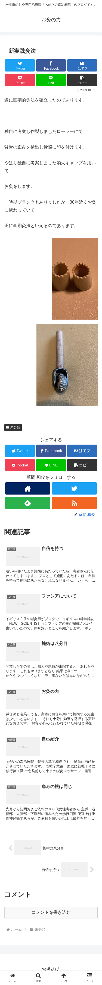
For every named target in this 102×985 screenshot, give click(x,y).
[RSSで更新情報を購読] (74, 503)
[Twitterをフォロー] (74, 488)
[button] (82, 80)
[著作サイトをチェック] (27, 488)
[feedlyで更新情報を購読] (27, 503)
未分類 (15, 427)
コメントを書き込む (51, 912)
